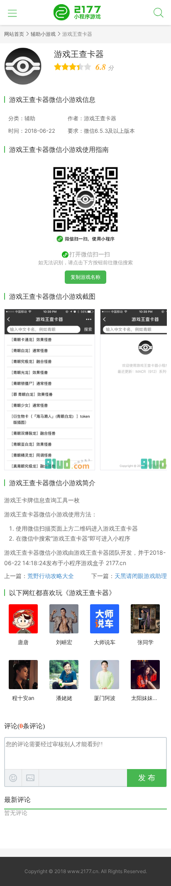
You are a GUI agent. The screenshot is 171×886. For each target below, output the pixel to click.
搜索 (158, 12)
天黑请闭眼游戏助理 (141, 575)
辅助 (29, 118)
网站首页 (14, 34)
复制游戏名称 (85, 277)
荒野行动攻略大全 (50, 575)
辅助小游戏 (43, 34)
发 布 (146, 778)
